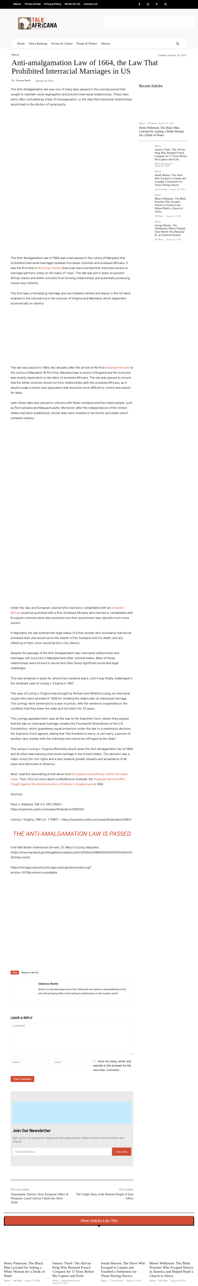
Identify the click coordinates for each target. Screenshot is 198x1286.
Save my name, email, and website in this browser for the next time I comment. (112, 1066)
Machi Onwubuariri (163, 163)
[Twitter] (165, 4)
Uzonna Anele (23, 80)
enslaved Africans (117, 367)
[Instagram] (148, 4)
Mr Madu (152, 123)
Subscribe (121, 1151)
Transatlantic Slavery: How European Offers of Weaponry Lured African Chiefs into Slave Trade (39, 1198)
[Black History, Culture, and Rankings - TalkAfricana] (60, 23)
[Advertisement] (149, 22)
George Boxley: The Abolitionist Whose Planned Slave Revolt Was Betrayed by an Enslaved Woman (170, 230)
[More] (74, 960)
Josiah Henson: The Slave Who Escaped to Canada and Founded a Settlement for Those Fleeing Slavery (170, 180)
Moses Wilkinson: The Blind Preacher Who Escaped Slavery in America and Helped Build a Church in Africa (170, 205)
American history (49, 268)
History (15, 54)
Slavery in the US (29, 972)
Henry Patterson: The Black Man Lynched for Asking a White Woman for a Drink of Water (161, 131)
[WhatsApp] (64, 960)
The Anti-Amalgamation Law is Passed (72, 833)
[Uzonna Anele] (24, 990)
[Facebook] (139, 4)
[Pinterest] (156, 4)
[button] (178, 44)
